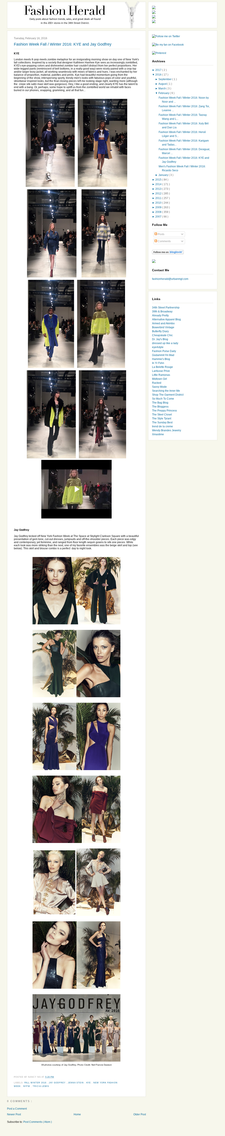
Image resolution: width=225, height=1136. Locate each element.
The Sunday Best (162, 422)
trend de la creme (162, 426)
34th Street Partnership (166, 307)
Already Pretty (160, 315)
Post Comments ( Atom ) (37, 1121)
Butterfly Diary (160, 331)
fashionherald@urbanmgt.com (170, 278)
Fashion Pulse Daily (164, 351)
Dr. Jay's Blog (160, 339)
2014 (158, 184)
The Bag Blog (160, 402)
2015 (158, 179)
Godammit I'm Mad (163, 355)
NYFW (27, 1086)
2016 (158, 74)
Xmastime (158, 434)
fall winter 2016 (35, 1083)
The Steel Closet (162, 414)
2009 (158, 207)
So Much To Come (163, 398)
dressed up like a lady (165, 343)
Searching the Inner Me (166, 390)
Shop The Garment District (167, 394)
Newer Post (14, 1114)
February (164, 93)
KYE (89, 1083)
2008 (158, 212)
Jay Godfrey (57, 1083)
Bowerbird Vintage (163, 327)
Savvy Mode (159, 386)
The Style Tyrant (161, 418)
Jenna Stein (76, 1083)
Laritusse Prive (161, 371)
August (162, 83)
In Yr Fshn (158, 363)
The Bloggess (160, 406)
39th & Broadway (162, 311)
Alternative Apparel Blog (166, 319)
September (165, 79)
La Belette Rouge (162, 367)
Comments (164, 241)
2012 (158, 193)
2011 (158, 198)
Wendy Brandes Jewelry (166, 430)
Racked (156, 382)
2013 (158, 188)
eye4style (157, 347)
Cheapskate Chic (162, 335)
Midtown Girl (159, 378)
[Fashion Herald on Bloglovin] (168, 253)
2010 (158, 202)
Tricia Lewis (41, 1086)
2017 (158, 70)
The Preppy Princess (164, 410)
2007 (158, 216)
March (162, 88)
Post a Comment (17, 1108)
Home (77, 1114)
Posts (160, 234)
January (163, 175)
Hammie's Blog (161, 359)
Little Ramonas (161, 374)
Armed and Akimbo (163, 323)
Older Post (139, 1114)
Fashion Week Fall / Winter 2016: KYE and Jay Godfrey (62, 44)
